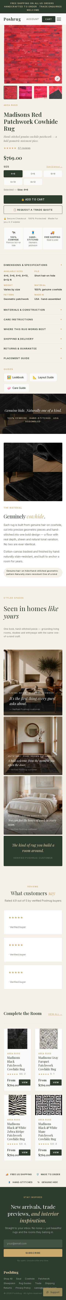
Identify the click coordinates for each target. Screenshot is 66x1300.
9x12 (33, 182)
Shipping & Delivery (33, 338)
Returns (8, 1287)
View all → (55, 1014)
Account (32, 19)
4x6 (13, 173)
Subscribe (33, 1253)
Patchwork (44, 1278)
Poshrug (12, 19)
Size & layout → (54, 166)
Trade (38, 1283)
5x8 (33, 173)
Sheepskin (9, 1283)
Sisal (18, 1278)
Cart (48, 19)
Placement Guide (33, 358)
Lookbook (15, 377)
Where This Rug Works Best (33, 329)
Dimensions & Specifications (33, 264)
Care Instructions (33, 319)
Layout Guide (43, 377)
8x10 (13, 182)
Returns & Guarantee (33, 348)
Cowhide (30, 1278)
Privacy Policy (23, 1287)
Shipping (50, 1283)
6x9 (53, 173)
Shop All (8, 1278)
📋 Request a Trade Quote (32, 209)
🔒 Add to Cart (33, 199)
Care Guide (16, 388)
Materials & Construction (33, 309)
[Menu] (58, 19)
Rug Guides (25, 1283)
